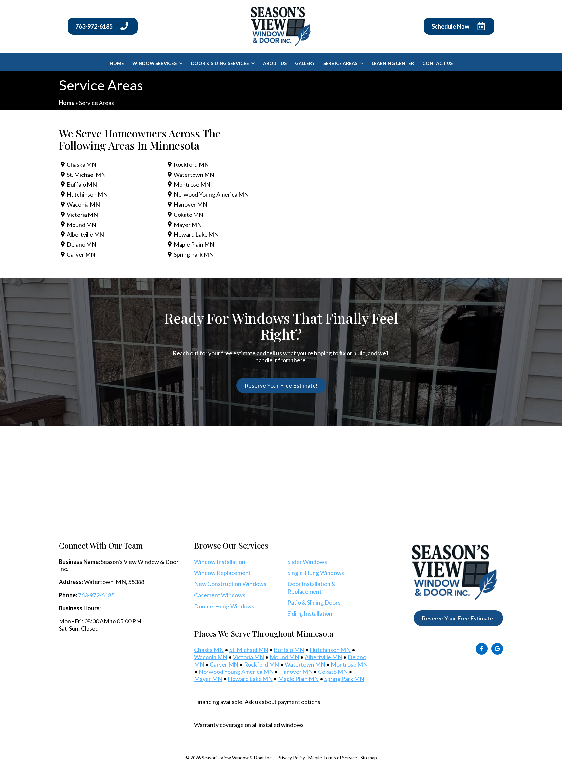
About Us (275, 63)
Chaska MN (81, 164)
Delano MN (81, 244)
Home (117, 63)
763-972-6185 (96, 595)
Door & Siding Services (220, 63)
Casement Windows (219, 595)
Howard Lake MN (196, 234)
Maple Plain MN (194, 244)
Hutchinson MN (87, 194)
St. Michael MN (86, 174)
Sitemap (368, 757)
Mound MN (81, 224)
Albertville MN (85, 234)
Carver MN (81, 254)
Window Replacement (222, 572)
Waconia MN (83, 204)
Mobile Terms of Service (332, 757)
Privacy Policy (291, 757)
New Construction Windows (230, 583)
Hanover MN (190, 204)
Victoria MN (82, 214)
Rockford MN (191, 164)
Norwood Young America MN (211, 194)
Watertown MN (194, 174)
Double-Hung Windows (224, 606)
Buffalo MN (82, 184)
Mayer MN (188, 224)
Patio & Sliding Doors (314, 602)
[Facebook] (482, 649)
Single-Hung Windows (316, 572)
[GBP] (497, 649)
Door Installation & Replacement (312, 587)
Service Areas (340, 63)
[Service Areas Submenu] (361, 63)
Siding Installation (310, 613)
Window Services (154, 63)
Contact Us (437, 63)
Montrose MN (192, 184)
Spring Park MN (194, 254)
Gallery (305, 63)
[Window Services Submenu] (181, 63)
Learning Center (393, 63)
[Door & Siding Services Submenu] (253, 63)
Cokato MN (188, 214)
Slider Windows (307, 561)
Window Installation (219, 561)
